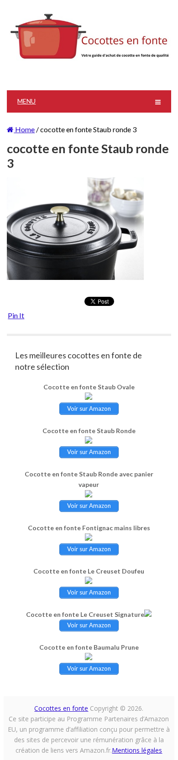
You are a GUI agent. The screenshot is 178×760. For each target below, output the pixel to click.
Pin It (16, 315)
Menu (26, 101)
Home (24, 129)
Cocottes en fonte (61, 708)
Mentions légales (137, 750)
